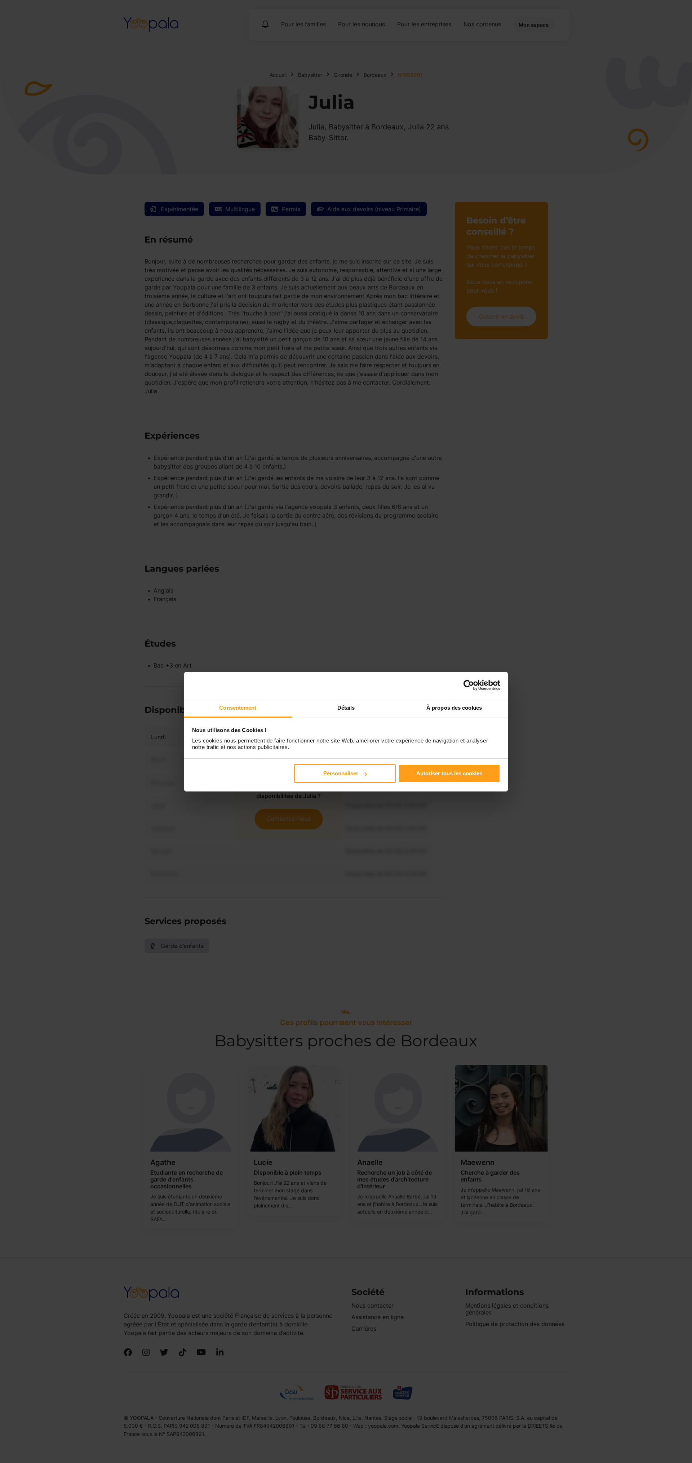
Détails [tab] (346, 708)
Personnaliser (340, 773)
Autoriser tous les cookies (449, 773)
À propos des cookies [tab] (454, 708)
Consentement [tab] (237, 708)
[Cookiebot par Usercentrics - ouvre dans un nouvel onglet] (468, 685)
